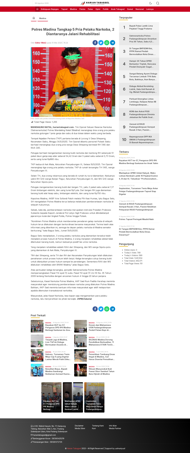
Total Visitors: (130, 261)
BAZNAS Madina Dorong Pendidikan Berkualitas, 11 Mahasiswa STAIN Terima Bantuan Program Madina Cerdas (101, 342)
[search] (157, 3)
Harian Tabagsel (74, 448)
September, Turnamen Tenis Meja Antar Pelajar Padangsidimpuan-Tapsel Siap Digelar (94, 405)
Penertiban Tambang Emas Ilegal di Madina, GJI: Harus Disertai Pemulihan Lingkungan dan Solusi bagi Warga (102, 357)
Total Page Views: (132, 263)
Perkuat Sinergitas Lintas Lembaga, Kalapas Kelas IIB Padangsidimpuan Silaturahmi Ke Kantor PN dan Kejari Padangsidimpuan (143, 102)
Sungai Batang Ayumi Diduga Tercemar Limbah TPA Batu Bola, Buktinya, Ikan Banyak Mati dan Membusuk (143, 76)
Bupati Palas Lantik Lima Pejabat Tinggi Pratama (141, 27)
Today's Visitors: (131, 255)
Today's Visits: (130, 253)
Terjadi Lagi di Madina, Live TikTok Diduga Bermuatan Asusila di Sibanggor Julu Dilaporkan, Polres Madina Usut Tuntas (58, 342)
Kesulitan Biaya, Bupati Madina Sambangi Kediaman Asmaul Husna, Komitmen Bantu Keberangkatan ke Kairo (57, 371)
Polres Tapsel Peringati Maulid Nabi (136, 219)
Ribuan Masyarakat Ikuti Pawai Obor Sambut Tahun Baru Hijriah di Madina (101, 371)
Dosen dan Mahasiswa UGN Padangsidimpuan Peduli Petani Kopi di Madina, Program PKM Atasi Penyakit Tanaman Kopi (100, 327)
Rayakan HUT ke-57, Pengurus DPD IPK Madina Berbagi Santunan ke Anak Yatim (58, 327)
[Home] (37, 9)
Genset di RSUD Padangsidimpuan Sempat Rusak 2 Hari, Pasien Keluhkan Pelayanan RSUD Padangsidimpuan (142, 127)
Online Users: (130, 250)
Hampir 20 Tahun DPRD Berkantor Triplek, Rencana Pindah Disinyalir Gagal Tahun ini (142, 64)
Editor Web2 (40, 43)
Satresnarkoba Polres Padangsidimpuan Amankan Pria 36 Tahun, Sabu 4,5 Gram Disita (143, 39)
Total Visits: (129, 258)
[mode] (150, 3)
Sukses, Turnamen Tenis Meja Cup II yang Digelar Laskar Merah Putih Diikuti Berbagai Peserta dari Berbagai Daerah (57, 357)
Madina (42, 18)
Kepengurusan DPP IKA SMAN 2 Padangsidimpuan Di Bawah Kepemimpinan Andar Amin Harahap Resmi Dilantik (142, 139)
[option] (51, 397)
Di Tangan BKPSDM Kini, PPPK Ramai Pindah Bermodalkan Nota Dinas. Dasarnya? (141, 51)
